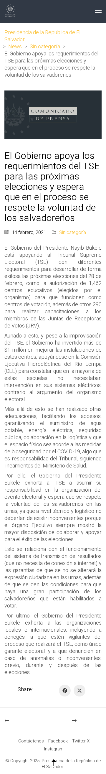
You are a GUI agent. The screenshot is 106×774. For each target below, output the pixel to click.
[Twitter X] (79, 690)
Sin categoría (72, 233)
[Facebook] (65, 690)
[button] (98, 10)
